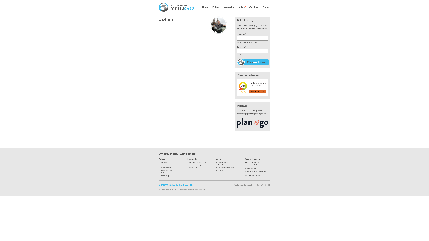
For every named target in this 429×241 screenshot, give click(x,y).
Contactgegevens (253, 159)
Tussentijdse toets (166, 170)
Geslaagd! (221, 170)
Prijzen (215, 7)
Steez (205, 189)
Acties (242, 7)
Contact (266, 7)
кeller (172, 189)
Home (205, 7)
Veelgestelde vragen (196, 165)
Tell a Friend (222, 165)
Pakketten (163, 162)
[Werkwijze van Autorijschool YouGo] (252, 127)
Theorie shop (164, 176)
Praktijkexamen (165, 167)
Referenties (193, 167)
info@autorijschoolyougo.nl (255, 171)
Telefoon (241, 47)
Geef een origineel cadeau (226, 167)
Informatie (192, 159)
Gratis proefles (223, 162)
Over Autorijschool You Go (197, 162)
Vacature (253, 7)
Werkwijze (229, 7)
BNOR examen (165, 173)
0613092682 (250, 169)
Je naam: (241, 34)
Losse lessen (164, 165)
